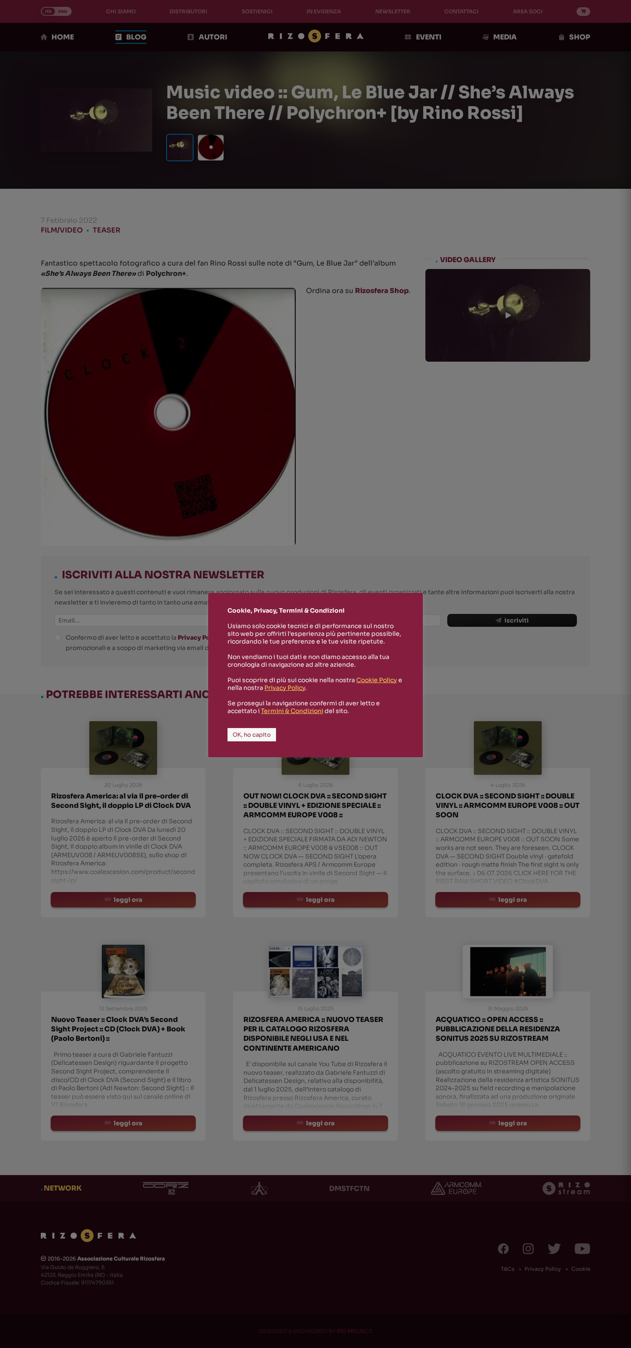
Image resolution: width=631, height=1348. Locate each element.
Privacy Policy (284, 688)
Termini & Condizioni (292, 711)
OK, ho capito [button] (252, 734)
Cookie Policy (376, 680)
